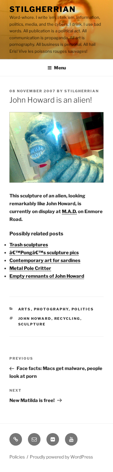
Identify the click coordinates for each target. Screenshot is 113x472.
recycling (67, 318)
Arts (24, 309)
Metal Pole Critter (30, 268)
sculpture (32, 324)
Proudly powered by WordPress (61, 456)
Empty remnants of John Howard (46, 276)
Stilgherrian (42, 9)
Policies (17, 456)
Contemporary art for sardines (44, 260)
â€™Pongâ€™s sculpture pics (44, 252)
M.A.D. (69, 211)
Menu (60, 67)
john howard (34, 318)
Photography (51, 309)
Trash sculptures (28, 245)
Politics (83, 309)
